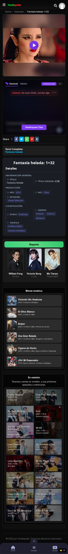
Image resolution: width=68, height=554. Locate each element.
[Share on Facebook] (16, 139)
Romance (40, 218)
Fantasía (39, 213)
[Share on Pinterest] (32, 139)
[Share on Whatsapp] (27, 139)
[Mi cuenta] (62, 6)
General (13, 83)
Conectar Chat (49, 84)
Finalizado (23, 214)
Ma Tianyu (52, 273)
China (46, 192)
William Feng (16, 273)
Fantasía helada (14, 152)
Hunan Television (15, 200)
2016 (18, 192)
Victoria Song (34, 273)
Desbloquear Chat (34, 127)
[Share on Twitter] (21, 139)
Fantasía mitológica (16, 230)
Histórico (51, 213)
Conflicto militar (15, 226)
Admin (23, 83)
